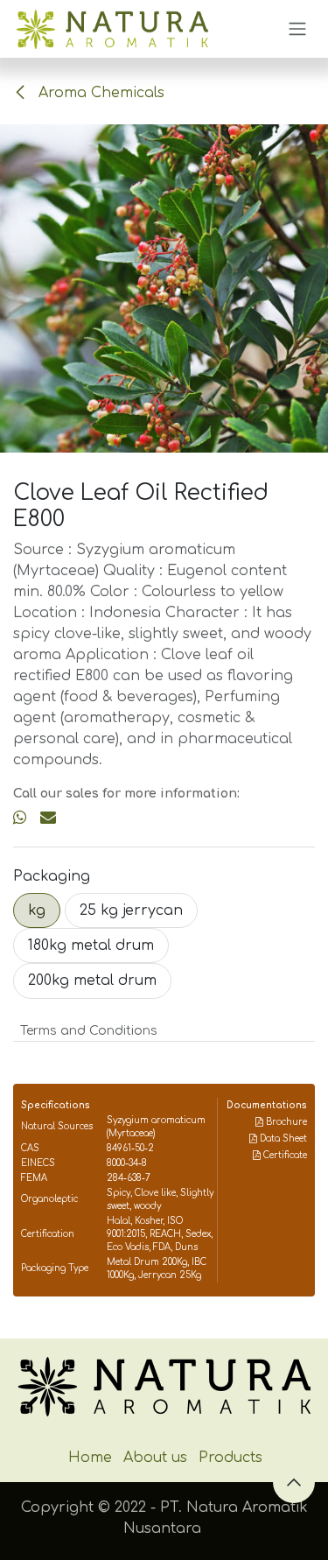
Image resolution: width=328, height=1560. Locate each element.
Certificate (284, 1155)
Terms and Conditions (88, 1030)
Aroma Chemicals (99, 93)
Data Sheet (282, 1138)
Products (230, 1457)
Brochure (285, 1122)
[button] (294, 1482)
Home (90, 1457)
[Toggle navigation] (297, 29)
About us (155, 1457)
